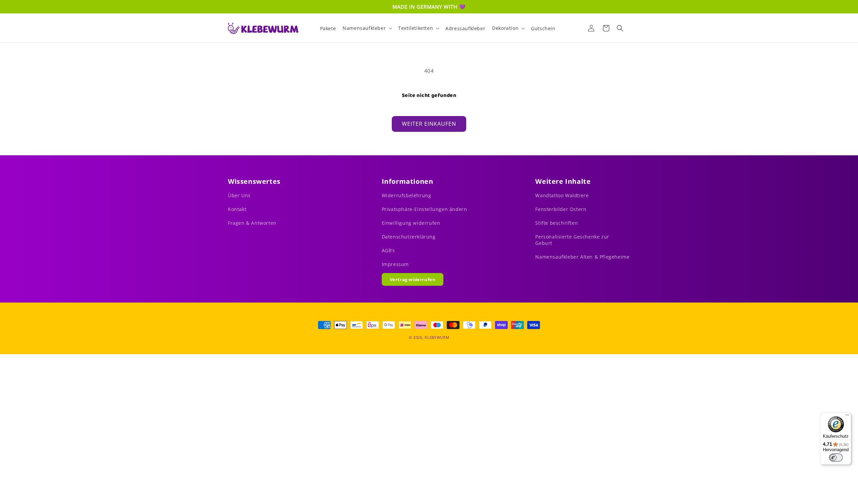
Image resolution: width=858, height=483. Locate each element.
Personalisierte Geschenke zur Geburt (572, 239)
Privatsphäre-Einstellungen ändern (424, 209)
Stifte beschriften (556, 223)
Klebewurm (437, 337)
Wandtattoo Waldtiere (562, 195)
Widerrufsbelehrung (406, 195)
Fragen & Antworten (252, 223)
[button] (367, 28)
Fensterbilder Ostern (560, 209)
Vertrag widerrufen (413, 279)
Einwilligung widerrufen (411, 223)
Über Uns (239, 195)
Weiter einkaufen (429, 123)
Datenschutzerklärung (409, 236)
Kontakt (237, 209)
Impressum (395, 264)
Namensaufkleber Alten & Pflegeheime (582, 257)
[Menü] (847, 417)
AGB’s (388, 250)
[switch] (836, 457)
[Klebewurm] (263, 28)
